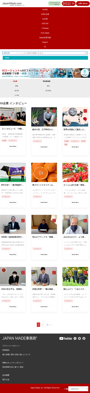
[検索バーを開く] (45, 47)
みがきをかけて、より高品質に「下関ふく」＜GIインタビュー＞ (75, 237)
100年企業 (45, 14)
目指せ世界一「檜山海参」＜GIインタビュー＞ (43, 289)
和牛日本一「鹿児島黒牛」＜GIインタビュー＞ (12, 185)
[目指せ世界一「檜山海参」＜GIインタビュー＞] (44, 284)
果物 (16, 86)
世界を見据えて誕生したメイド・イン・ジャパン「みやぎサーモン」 (75, 129)
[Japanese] (67, 389)
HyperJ (45, 42)
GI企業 (45, 19)
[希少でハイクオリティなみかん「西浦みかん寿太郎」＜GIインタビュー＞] (44, 180)
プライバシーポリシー (11, 346)
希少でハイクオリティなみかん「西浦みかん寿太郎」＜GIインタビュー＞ (43, 185)
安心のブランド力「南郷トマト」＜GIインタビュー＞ (43, 237)
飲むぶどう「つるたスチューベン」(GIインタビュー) (75, 289)
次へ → (49, 325)
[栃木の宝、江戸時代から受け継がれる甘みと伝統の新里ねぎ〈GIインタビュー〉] (44, 125)
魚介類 (17, 90)
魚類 (66, 144)
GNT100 (45, 23)
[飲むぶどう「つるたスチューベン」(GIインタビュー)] (75, 284)
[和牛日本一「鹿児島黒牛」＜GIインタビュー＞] (13, 180)
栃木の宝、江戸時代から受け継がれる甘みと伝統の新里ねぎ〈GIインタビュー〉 (43, 129)
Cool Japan (45, 33)
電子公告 (5, 380)
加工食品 (48, 90)
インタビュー (13, 140)
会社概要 (5, 375)
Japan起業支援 (45, 37)
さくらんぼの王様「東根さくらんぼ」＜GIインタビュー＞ (75, 185)
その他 (17, 95)
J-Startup (45, 28)
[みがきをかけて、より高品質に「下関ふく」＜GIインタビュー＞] (75, 232)
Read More (12, 146)
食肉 (48, 86)
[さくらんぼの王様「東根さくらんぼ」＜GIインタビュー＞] (75, 180)
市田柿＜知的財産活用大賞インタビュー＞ (12, 237)
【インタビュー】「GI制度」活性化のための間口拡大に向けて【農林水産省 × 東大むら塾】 (12, 129)
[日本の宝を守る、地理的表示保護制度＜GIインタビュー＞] (13, 284)
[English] (65, 389)
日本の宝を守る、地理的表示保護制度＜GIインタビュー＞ (12, 289)
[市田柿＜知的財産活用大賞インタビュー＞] (13, 232)
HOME (45, 9)
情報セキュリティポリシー (12, 363)
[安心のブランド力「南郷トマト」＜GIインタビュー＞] (44, 232)
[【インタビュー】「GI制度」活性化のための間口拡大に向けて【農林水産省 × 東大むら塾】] (13, 124)
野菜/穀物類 (46, 81)
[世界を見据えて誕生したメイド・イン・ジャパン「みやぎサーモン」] (75, 125)
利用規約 (5, 350)
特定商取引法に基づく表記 (12, 367)
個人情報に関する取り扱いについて (16, 354)
